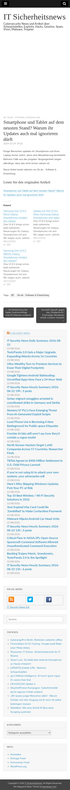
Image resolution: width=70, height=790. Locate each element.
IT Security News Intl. (18, 607)
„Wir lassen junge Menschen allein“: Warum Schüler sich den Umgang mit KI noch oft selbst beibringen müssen (35, 699)
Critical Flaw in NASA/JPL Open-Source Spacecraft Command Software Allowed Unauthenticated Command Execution (32, 542)
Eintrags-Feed (18, 758)
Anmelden (15, 754)
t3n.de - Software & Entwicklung (23, 117)
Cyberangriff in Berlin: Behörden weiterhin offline (36, 639)
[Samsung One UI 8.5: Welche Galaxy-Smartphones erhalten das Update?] (18, 267)
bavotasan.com (49, 787)
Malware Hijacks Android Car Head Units (33, 518)
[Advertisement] (35, 78)
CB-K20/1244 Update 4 (22, 684)
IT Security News (20, 333)
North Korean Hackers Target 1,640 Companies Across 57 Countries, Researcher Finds (35, 449)
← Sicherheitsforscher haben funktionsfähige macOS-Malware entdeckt (18, 312)
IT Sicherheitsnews (34, 16)
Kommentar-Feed (19, 762)
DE (4, 117)
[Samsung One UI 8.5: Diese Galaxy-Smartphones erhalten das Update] (18, 227)
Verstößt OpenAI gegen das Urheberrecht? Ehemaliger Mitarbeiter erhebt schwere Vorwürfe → (52, 315)
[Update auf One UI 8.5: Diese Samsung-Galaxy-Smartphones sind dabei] (48, 226)
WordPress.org (18, 766)
